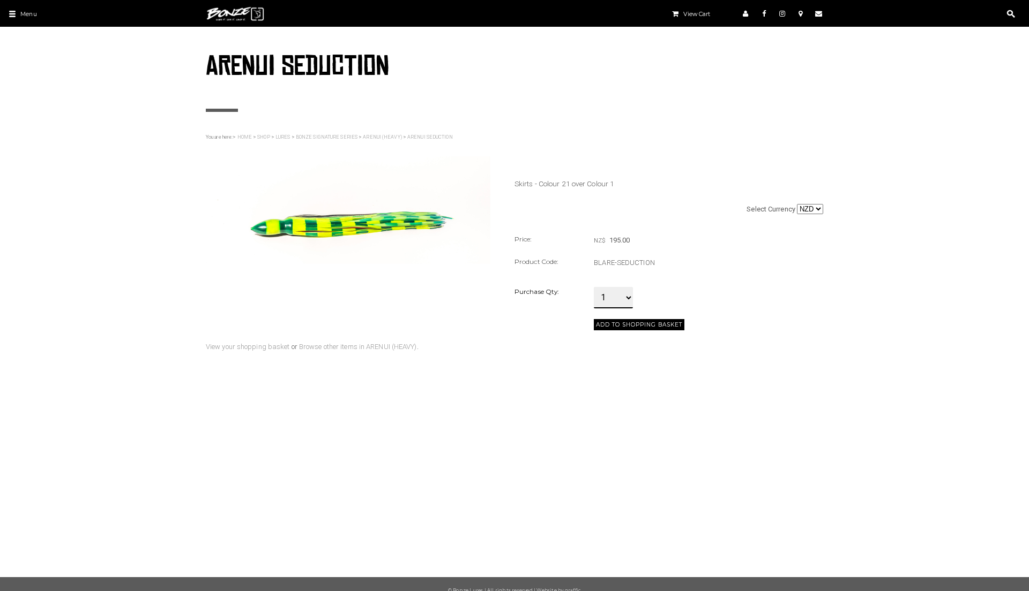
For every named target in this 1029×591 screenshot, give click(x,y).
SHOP (263, 137)
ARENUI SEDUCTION (430, 137)
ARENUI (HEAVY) (382, 137)
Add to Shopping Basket (639, 324)
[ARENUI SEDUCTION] (348, 210)
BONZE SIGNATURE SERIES (326, 137)
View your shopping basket (248, 347)
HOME (244, 137)
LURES (282, 137)
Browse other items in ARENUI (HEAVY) (358, 347)
